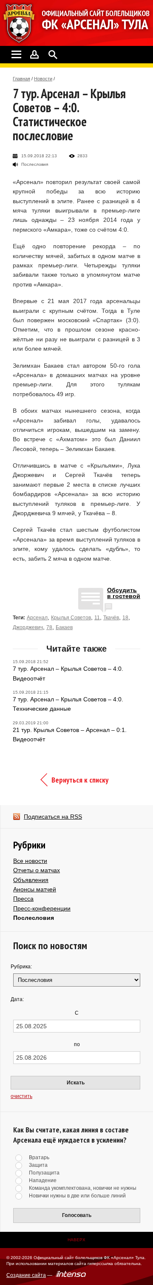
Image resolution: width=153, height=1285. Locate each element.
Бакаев (64, 627)
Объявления (30, 880)
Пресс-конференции (42, 908)
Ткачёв (111, 618)
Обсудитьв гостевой (123, 593)
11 (97, 618)
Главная (21, 78)
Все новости (30, 860)
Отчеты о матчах (36, 870)
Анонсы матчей (34, 889)
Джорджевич (28, 627)
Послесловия (33, 917)
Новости (43, 78)
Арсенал (37, 618)
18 (125, 618)
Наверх (76, 1239)
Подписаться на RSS (53, 816)
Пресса (23, 898)
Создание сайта (26, 1275)
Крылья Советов (71, 618)
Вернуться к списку (79, 780)
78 (49, 627)
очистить (21, 1096)
